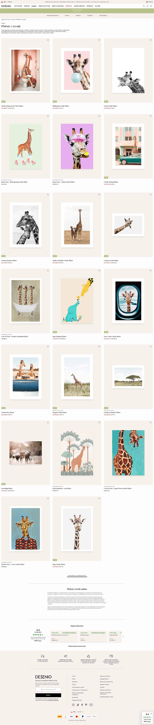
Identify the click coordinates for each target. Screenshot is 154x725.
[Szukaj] (144, 6)
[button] (147, 718)
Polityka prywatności (105, 690)
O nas (73, 676)
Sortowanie (102, 15)
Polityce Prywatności (53, 700)
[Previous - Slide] (48, 636)
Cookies (102, 687)
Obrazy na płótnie (44, 6)
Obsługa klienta (104, 679)
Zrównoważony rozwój (78, 687)
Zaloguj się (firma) (77, 700)
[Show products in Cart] (151, 6)
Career (74, 684)
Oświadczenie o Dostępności (80, 690)
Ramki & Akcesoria (58, 6)
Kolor (66, 15)
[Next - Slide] (123, 636)
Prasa (73, 679)
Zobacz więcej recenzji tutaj (77, 646)
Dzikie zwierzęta (11, 19)
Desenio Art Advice (105, 676)
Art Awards (75, 697)
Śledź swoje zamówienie (106, 681)
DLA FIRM (97, 6)
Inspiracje (90, 6)
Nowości (27, 6)
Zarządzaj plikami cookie (106, 696)
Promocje (69, 6)
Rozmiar (89, 15)
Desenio (81, 720)
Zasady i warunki (104, 684)
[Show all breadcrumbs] (3, 19)
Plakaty (34, 6)
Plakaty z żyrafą (21, 19)
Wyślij (48, 695)
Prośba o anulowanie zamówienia (105, 693)
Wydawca (74, 681)
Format (78, 15)
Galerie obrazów (79, 6)
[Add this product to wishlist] (48, 40)
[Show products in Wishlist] (147, 6)
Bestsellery (18, 6)
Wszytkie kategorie (52, 15)
